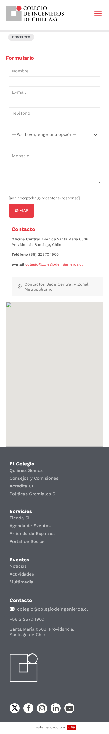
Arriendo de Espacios (32, 533)
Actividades (22, 574)
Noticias (18, 566)
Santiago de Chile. (29, 634)
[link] (35, 13)
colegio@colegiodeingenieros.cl (54, 264)
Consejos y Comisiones (34, 478)
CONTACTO (21, 37)
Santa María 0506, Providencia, (42, 629)
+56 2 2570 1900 (27, 619)
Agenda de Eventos (30, 525)
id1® (71, 727)
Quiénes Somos (26, 470)
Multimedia (21, 582)
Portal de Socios (27, 541)
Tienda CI (20, 518)
